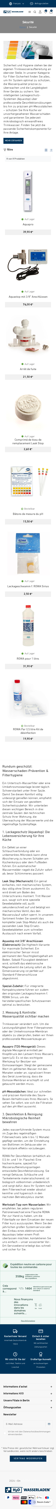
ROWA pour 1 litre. (28, 658)
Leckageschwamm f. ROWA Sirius (28, 586)
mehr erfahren (13, 141)
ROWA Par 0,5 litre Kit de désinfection (28, 731)
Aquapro (28, 224)
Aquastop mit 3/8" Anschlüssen (28, 296)
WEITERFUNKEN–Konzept (34, 1481)
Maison (22, 27)
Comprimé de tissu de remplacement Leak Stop (28, 441)
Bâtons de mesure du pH (28, 514)
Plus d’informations (28, 1321)
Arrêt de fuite (28, 369)
